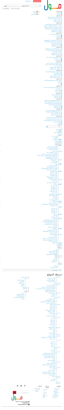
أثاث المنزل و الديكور (51, 363)
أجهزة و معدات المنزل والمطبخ (48, 364)
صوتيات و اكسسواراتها (50, 300)
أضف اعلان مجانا (37, 1)
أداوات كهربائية (52, 366)
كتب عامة (53, 341)
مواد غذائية (56, 283)
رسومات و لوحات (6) (52, 117)
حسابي (25, 278)
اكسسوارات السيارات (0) (52, 148)
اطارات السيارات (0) (52, 18)
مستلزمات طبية (57, 122)
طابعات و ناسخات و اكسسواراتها (48, 337)
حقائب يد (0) (57, 66)
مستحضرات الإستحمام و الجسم (48, 354)
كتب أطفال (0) (59, 89)
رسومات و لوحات (51, 370)
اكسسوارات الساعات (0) (52, 57)
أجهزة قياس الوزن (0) (53, 104)
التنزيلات (22, 285)
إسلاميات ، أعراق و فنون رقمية (49, 373)
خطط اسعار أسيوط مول (51, 254)
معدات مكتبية (52, 338)
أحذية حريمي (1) (51, 63)
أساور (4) (48, 71)
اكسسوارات (52, 295)
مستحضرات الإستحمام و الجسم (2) (53, 101)
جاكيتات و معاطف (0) (57, 51)
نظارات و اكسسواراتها (50, 310)
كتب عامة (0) (59, 87)
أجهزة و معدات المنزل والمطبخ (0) (53, 111)
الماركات (55, 265)
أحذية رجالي (52, 318)
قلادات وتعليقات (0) (58, 73)
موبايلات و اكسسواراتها (57, 30)
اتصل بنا (55, 258)
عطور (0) (60, 104)
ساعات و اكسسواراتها (56, 53)
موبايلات (53, 294)
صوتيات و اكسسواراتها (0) (51, 166)
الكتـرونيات (58, 35)
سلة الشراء (25, 287)
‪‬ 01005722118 (28, 1)
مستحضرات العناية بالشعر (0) (51, 222)
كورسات (57, 377)
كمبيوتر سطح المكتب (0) (56, 24)
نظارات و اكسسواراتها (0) (52, 50)
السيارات (58, 12)
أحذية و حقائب (58, 58)
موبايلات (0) (59, 34)
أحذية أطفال (52, 321)
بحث (26, 290)
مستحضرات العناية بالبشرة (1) (51, 103)
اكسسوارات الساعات (50, 316)
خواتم (54, 330)
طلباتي (22, 284)
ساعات (53, 314)
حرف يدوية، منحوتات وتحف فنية (48, 372)
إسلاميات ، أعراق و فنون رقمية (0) (53, 119)
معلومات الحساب (20, 280)
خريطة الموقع (54, 261)
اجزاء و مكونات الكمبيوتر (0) (51, 156)
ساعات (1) (59, 57)
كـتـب (59, 83)
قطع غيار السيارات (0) (57, 17)
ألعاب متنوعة (58, 90)
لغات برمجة (52, 380)
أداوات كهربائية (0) (50, 111)
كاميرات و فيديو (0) (58, 40)
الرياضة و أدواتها (57, 74)
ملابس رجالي (52, 305)
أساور (54, 331)
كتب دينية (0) (47, 87)
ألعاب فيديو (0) (55, 94)
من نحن (54, 250)
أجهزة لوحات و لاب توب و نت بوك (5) (53, 25)
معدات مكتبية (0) (53, 205)
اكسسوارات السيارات (50, 280)
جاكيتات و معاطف (51, 311)
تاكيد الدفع (55, 260)
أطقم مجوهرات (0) (58, 71)
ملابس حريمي (52, 307)
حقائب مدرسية (52, 324)
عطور (54, 359)
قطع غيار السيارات (51, 278)
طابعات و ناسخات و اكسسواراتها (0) (54, 80)
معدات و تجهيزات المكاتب (55, 76)
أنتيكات (53, 369)
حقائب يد (53, 326)
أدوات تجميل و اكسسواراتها (49, 353)
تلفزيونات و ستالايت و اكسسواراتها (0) (52, 41)
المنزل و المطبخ (57, 106)
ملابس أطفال (52, 308)
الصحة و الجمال (57, 96)
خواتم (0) (52, 71)
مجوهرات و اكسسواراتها (55, 67)
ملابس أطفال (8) (53, 175)
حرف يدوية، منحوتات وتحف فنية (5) (54, 118)
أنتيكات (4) (59, 117)
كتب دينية (53, 344)
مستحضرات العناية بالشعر (49, 356)
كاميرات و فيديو (52, 298)
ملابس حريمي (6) (51, 48)
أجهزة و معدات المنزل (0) (56, 43)
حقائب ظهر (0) (54, 64)
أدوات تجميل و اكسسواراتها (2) (55, 100)
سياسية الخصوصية (52, 251)
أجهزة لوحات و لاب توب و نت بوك (48, 287)
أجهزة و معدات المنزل (50, 303)
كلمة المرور (21, 281)
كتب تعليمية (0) (53, 87)
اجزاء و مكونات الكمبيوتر (50, 290)
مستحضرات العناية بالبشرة (49, 357)
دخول (55, 138)
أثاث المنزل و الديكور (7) (57, 110)
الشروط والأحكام (52, 253)
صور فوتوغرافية (52, 374)
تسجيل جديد (54, 136)
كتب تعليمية (52, 343)
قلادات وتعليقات (52, 333)
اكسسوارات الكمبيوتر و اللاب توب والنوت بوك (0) (53, 26)
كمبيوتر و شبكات (57, 20)
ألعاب (54, 348)
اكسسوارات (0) (53, 34)
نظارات (59, 124)
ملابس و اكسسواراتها (56, 44)
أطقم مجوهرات (52, 328)
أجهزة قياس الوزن (51, 360)
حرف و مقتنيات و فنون (56, 113)
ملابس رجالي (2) (58, 48)
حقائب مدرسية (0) (53, 191)
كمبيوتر (53, 379)
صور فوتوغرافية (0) (48, 120)
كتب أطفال (53, 346)
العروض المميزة (53, 267)
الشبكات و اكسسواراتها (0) (50, 28)
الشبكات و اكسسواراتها (50, 291)
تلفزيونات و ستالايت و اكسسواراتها (48, 301)
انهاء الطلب (25, 288)
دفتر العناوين (21, 283)
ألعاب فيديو (53, 350)
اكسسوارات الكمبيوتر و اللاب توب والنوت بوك (45, 288)
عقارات (59, 123)
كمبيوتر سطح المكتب (50, 285)
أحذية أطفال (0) (54, 188)
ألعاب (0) (60, 94)
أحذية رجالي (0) (58, 63)
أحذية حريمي (52, 320)
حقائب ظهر (52, 323)
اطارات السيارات (51, 281)
